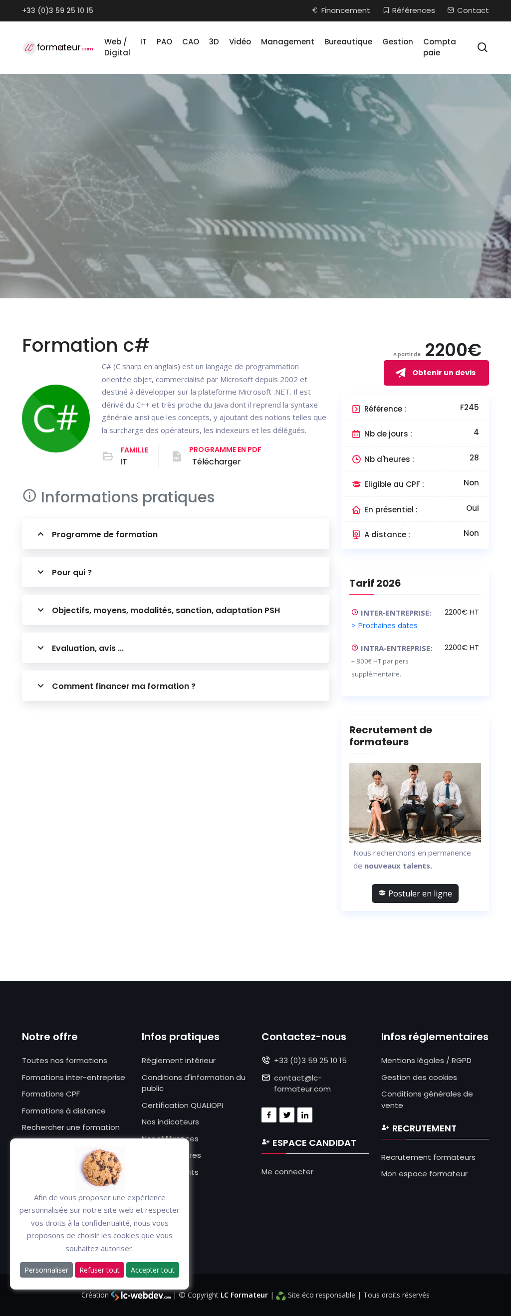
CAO (190, 41)
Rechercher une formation (71, 1127)
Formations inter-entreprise (73, 1077)
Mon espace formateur (424, 1173)
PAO (164, 41)
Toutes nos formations (64, 1060)
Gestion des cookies (419, 1077)
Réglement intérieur (179, 1060)
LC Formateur (244, 1295)
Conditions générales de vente (427, 1099)
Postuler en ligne (419, 893)
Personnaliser (46, 1270)
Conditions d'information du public (194, 1083)
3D (214, 41)
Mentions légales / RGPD (426, 1060)
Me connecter (287, 1171)
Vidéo (240, 41)
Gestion (397, 41)
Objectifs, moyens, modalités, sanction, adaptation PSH (166, 610)
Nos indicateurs (170, 1121)
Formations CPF (51, 1094)
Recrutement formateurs (428, 1157)
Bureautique (348, 41)
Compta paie (439, 47)
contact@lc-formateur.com (302, 1084)
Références (413, 10)
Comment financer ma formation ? (124, 686)
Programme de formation (105, 534)
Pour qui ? (72, 572)
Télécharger (216, 461)
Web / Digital (117, 47)
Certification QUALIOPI (182, 1105)
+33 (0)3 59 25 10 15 (57, 10)
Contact (473, 10)
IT (143, 41)
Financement (345, 10)
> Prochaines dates (384, 625)
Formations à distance (64, 1110)
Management (287, 41)
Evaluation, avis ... (88, 648)
